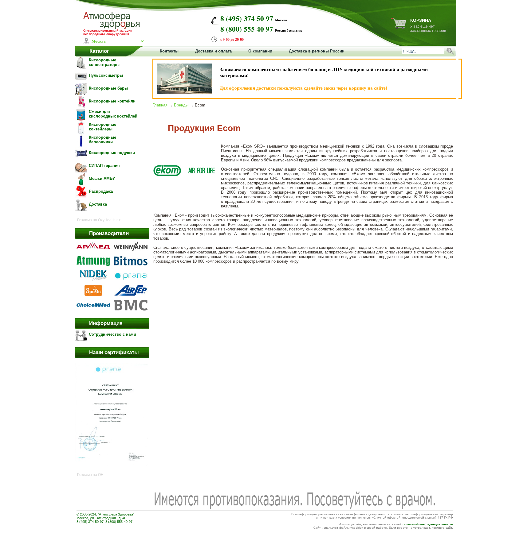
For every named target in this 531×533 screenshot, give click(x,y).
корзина (420, 20)
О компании (260, 51)
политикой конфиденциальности (428, 524)
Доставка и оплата (213, 51)
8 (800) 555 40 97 (246, 29)
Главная (159, 105)
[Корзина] (398, 27)
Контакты (169, 51)
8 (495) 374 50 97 (246, 18)
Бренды (181, 105)
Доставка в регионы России (316, 51)
